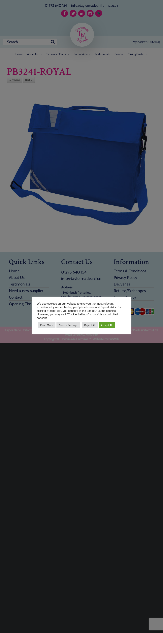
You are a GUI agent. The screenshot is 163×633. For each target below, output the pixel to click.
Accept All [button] (107, 325)
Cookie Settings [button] (68, 325)
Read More (46, 325)
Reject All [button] (89, 325)
